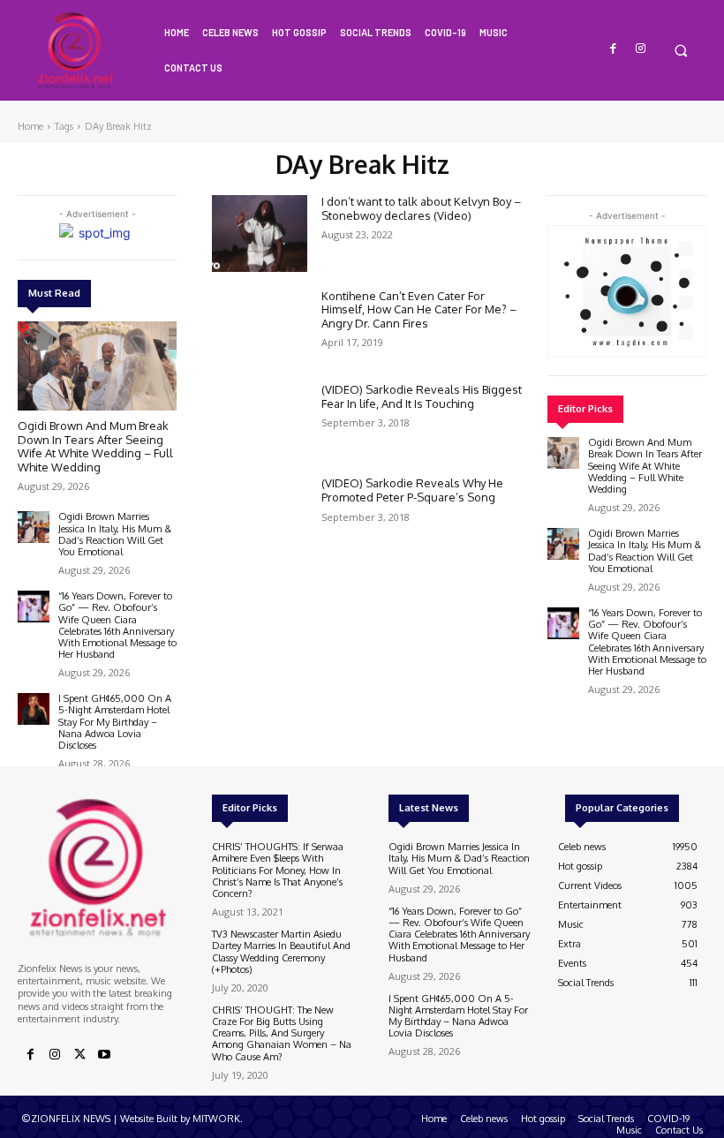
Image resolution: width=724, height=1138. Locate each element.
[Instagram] (640, 49)
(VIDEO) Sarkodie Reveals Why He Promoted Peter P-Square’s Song (412, 490)
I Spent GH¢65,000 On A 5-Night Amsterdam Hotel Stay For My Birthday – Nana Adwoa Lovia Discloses (114, 721)
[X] (79, 1055)
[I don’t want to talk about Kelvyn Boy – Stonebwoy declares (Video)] (259, 233)
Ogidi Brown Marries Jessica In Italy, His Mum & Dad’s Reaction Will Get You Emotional (114, 534)
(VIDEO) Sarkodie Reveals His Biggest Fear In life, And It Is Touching (421, 396)
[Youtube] (104, 1055)
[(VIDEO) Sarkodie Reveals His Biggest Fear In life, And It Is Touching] (259, 421)
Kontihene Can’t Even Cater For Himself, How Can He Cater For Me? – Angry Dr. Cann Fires (419, 309)
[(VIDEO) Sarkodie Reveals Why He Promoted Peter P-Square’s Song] (259, 515)
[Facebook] (614, 49)
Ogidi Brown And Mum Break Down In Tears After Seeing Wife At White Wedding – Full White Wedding (95, 446)
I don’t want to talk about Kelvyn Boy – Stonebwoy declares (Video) (421, 208)
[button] (680, 50)
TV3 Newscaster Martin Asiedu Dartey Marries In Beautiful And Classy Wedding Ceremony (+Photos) (281, 952)
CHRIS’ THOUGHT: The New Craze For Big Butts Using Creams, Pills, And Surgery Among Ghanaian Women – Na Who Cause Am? (281, 1033)
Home (30, 126)
